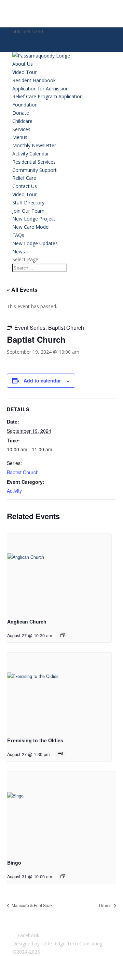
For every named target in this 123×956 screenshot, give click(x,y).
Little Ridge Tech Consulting (71, 943)
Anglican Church (26, 621)
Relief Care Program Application (47, 96)
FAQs (18, 235)
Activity (14, 490)
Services (21, 129)
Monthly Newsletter (34, 145)
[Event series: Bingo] (62, 876)
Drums (105, 905)
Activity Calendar (30, 153)
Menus (19, 137)
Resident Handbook (34, 80)
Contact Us (24, 186)
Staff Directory (28, 202)
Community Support (34, 170)
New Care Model (31, 227)
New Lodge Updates (35, 243)
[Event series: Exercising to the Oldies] (60, 754)
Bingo (14, 862)
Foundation (25, 104)
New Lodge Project (33, 218)
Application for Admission (40, 88)
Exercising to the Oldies (35, 740)
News (18, 251)
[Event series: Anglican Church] (62, 635)
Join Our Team (28, 210)
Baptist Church (23, 472)
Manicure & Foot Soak (32, 905)
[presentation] (59, 573)
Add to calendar (42, 380)
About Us (22, 64)
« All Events (22, 289)
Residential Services (34, 162)
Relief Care (24, 178)
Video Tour (24, 72)
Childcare (22, 121)
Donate (20, 113)
